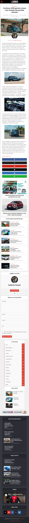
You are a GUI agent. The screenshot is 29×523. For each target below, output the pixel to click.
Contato (17, 520)
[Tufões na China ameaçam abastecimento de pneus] (9, 405)
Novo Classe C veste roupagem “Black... (16, 467)
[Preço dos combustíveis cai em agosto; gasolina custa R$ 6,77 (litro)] (9, 399)
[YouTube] (8, 512)
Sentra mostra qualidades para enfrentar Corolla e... (16, 474)
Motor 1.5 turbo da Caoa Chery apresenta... (9, 433)
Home (11, 520)
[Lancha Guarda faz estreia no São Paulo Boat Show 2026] (9, 393)
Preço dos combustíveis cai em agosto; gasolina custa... (15, 233)
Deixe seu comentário (8, 464)
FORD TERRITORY (7, 156)
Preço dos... (16, 399)
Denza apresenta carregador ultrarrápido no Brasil (15, 249)
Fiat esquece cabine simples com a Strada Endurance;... (9, 461)
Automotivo (14, 6)
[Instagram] (5, 512)
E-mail (4, 320)
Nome (4, 314)
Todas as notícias (14, 290)
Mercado (15, 403)
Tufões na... (16, 405)
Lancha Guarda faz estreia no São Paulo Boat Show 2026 (15, 224)
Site (3, 326)
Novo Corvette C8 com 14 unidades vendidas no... (8, 448)
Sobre (14, 520)
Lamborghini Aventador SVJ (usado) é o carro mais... (8, 425)
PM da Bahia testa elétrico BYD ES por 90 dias (16, 440)
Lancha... (15, 393)
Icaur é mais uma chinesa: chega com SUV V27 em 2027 (16, 241)
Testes (17, 255)
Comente (4, 301)
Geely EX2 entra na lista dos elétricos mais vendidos (15, 258)
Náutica (17, 222)
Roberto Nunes (14, 15)
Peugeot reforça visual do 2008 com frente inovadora (16, 482)
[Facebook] (12, 512)
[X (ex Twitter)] (15, 512)
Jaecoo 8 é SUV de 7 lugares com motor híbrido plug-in (14, 266)
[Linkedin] (19, 512)
